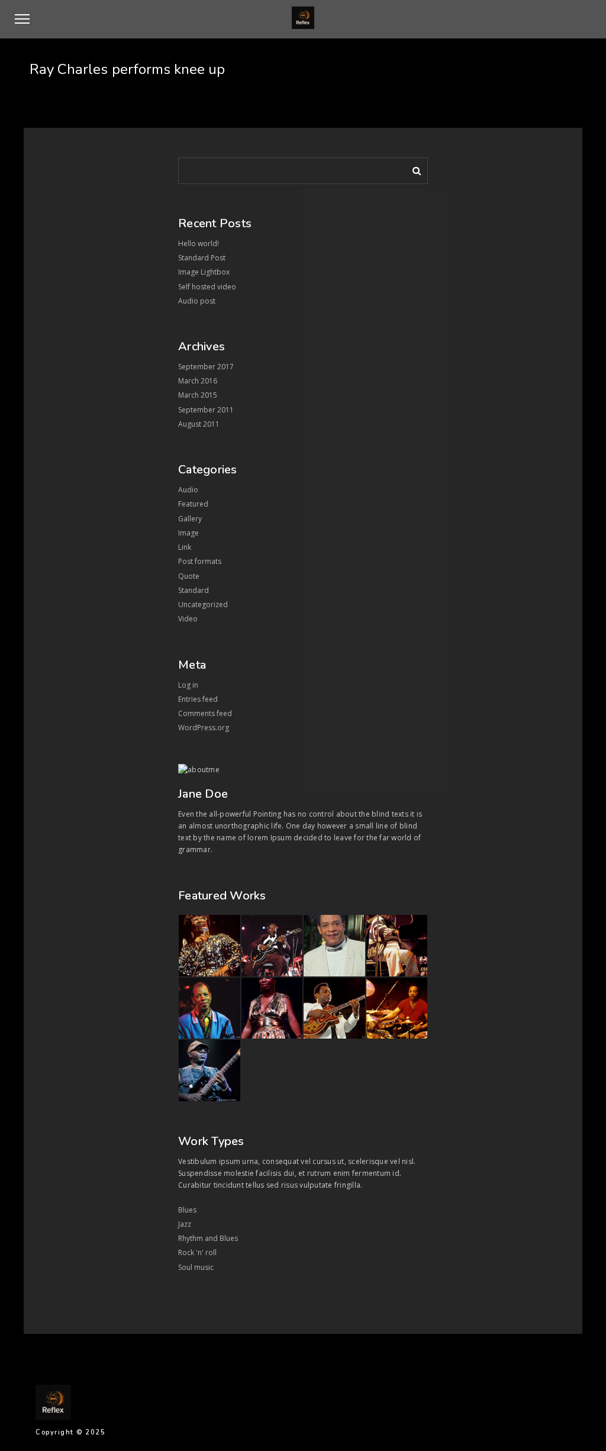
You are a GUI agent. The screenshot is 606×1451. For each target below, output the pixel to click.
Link (184, 547)
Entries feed (198, 699)
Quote (188, 576)
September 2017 (206, 367)
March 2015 (197, 395)
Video (188, 619)
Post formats (199, 561)
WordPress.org (203, 728)
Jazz (184, 1224)
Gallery (190, 519)
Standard (193, 590)
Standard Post (201, 258)
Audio (188, 490)
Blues (187, 1210)
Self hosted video (207, 287)
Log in (188, 685)
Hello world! (198, 243)
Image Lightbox (204, 272)
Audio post (196, 301)
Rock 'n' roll (197, 1252)
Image (188, 533)
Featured (193, 504)
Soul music (196, 1267)
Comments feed (205, 713)
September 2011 (206, 410)
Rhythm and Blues (208, 1238)
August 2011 (199, 424)
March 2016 (197, 381)
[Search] (412, 168)
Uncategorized (203, 604)
